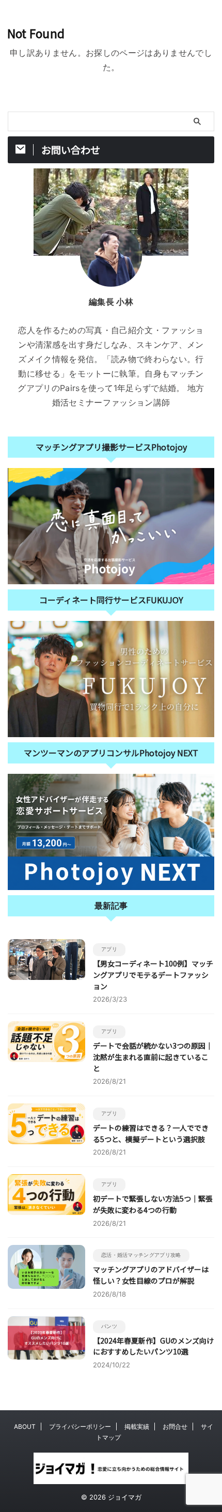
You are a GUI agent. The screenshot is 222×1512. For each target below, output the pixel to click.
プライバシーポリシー (80, 1426)
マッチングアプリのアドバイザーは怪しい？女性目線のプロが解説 (151, 1275)
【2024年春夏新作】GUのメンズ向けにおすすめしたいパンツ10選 (153, 1346)
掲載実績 (136, 1426)
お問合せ (175, 1426)
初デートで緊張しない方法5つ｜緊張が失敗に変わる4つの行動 (153, 1204)
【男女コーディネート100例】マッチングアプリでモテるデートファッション (153, 974)
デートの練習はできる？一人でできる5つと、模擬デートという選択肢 (151, 1133)
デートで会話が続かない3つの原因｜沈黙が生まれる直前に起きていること (153, 1056)
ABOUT (25, 1426)
